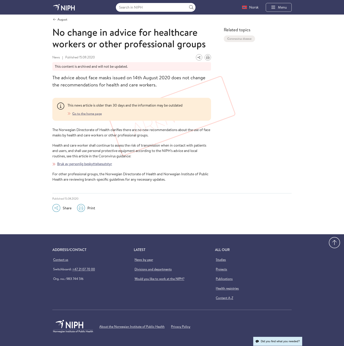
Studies (221, 259)
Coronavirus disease (239, 39)
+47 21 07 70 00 (83, 269)
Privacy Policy (180, 326)
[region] (136, 109)
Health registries (227, 288)
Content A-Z (224, 298)
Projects (221, 269)
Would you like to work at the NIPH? (159, 278)
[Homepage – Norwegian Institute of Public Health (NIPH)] (64, 7)
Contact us (60, 259)
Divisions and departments (153, 269)
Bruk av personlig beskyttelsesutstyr (84, 163)
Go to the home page (87, 113)
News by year (144, 259)
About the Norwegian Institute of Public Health (132, 326)
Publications (224, 278)
